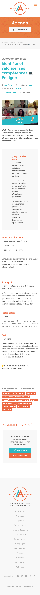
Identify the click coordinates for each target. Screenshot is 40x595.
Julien (18, 89)
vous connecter (20, 455)
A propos (20, 516)
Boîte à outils (20, 525)
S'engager (20, 544)
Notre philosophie (20, 530)
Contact (20, 558)
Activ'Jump (8, 85)
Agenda (20, 520)
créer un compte (20, 450)
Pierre (29, 85)
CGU (20, 586)
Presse (20, 553)
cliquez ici (17, 368)
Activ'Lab (20, 567)
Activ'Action (20, 511)
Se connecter (21, 30)
